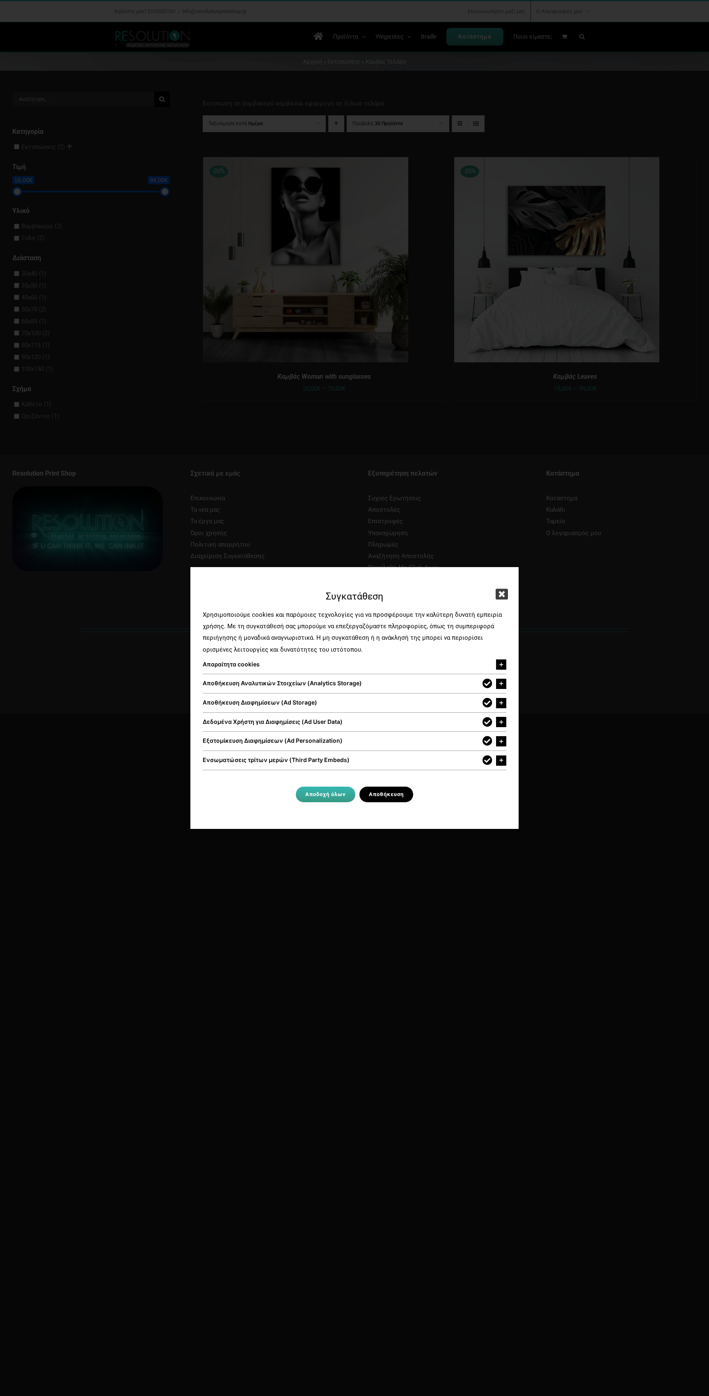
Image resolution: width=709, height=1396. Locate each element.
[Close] (501, 594)
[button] (354, 664)
